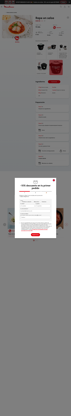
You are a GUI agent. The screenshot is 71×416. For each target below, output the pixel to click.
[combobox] (27, 205)
